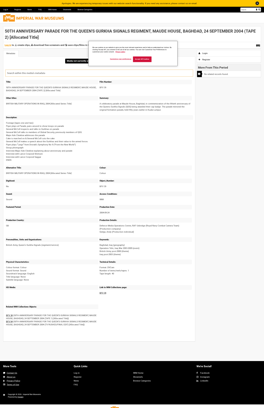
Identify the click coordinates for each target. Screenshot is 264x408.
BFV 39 (103, 293)
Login (205, 53)
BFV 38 (9, 315)
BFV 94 (9, 321)
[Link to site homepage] (33, 18)
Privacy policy (120, 52)
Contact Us (12, 372)
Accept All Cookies (142, 59)
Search (259, 9)
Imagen (20, 397)
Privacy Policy (13, 380)
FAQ (40, 9)
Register (17, 9)
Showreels (67, 9)
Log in (5, 9)
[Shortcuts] (258, 45)
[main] (132, 185)
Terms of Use (13, 384)
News (29, 9)
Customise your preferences (120, 59)
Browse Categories (85, 9)
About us (11, 376)
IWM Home (52, 9)
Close (257, 3)
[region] (133, 53)
